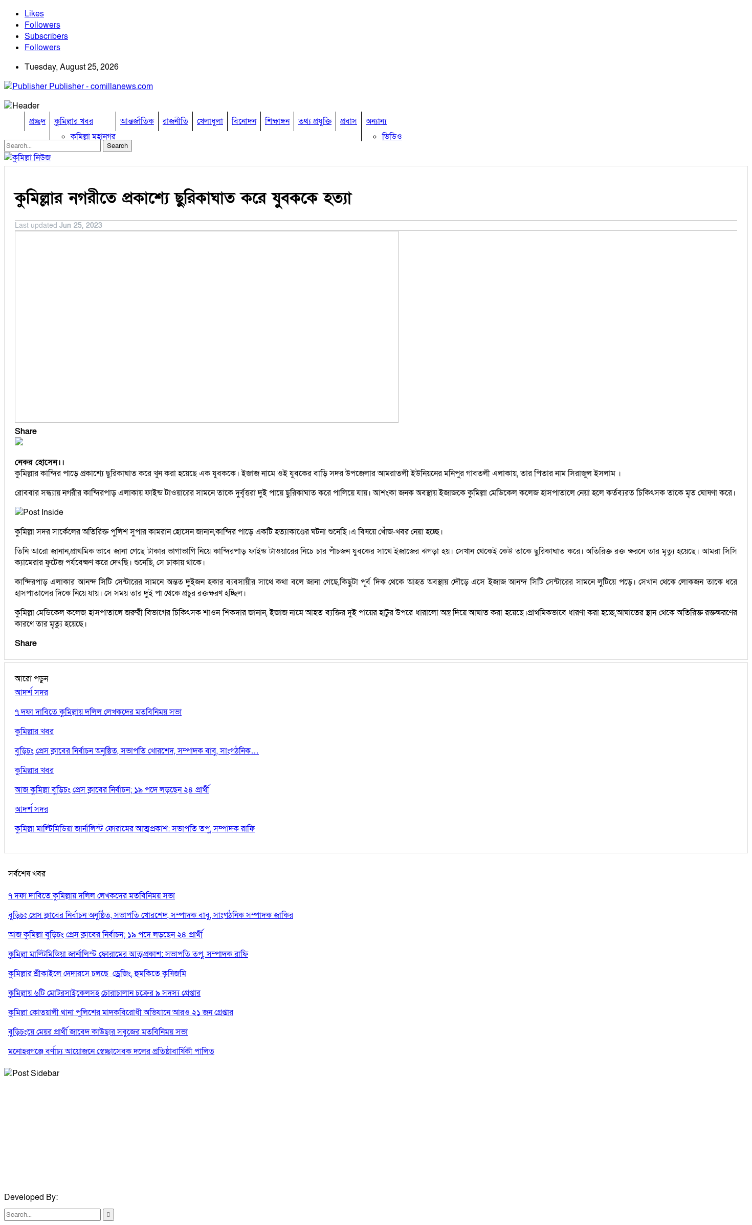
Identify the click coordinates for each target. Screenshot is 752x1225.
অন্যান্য (376, 121)
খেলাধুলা (210, 121)
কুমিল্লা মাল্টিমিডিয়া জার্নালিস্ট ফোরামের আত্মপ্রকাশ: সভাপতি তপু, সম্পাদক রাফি (128, 954)
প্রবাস (348, 121)
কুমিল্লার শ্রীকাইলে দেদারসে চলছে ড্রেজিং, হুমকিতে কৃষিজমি (97, 973)
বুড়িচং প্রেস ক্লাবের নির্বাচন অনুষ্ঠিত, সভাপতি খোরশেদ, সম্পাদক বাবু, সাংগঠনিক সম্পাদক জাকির (150, 915)
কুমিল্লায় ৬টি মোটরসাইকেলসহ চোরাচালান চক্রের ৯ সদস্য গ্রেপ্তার (104, 993)
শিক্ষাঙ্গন (277, 121)
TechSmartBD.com (94, 1197)
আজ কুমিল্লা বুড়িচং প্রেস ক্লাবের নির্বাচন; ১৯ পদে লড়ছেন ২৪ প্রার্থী (105, 934)
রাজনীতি (175, 121)
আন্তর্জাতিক (137, 121)
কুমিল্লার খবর (73, 121)
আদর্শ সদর (31, 692)
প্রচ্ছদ (37, 121)
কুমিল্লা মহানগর (93, 136)
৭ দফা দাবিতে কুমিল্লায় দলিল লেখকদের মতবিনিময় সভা (91, 895)
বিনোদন (244, 121)
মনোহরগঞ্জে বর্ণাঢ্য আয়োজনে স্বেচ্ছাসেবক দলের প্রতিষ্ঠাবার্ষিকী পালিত (111, 1051)
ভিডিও (392, 136)
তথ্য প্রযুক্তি (314, 121)
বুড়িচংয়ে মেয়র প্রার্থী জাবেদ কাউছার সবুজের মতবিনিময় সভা (98, 1032)
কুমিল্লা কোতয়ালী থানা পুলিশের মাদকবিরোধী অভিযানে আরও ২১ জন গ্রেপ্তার (120, 1012)
